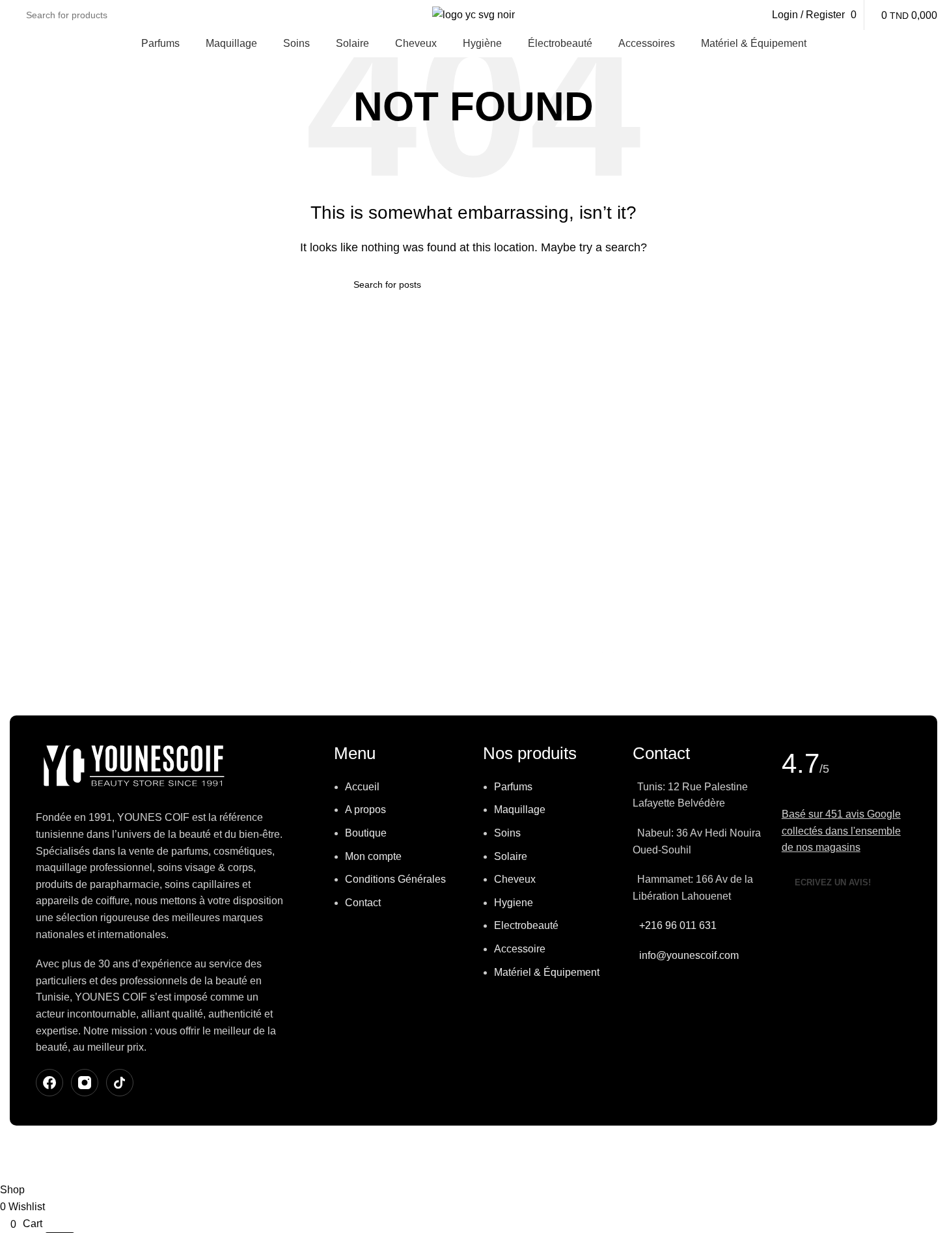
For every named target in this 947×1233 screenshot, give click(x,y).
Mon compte (373, 856)
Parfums (513, 786)
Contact (363, 902)
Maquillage (519, 809)
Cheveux (515, 879)
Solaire (510, 856)
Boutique (366, 832)
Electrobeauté (526, 925)
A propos (365, 809)
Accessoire (519, 948)
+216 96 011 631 (678, 925)
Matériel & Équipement (546, 972)
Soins (507, 832)
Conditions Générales (395, 879)
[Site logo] (473, 14)
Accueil (362, 786)
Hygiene (513, 902)
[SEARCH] (589, 284)
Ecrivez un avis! (833, 882)
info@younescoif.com (689, 955)
